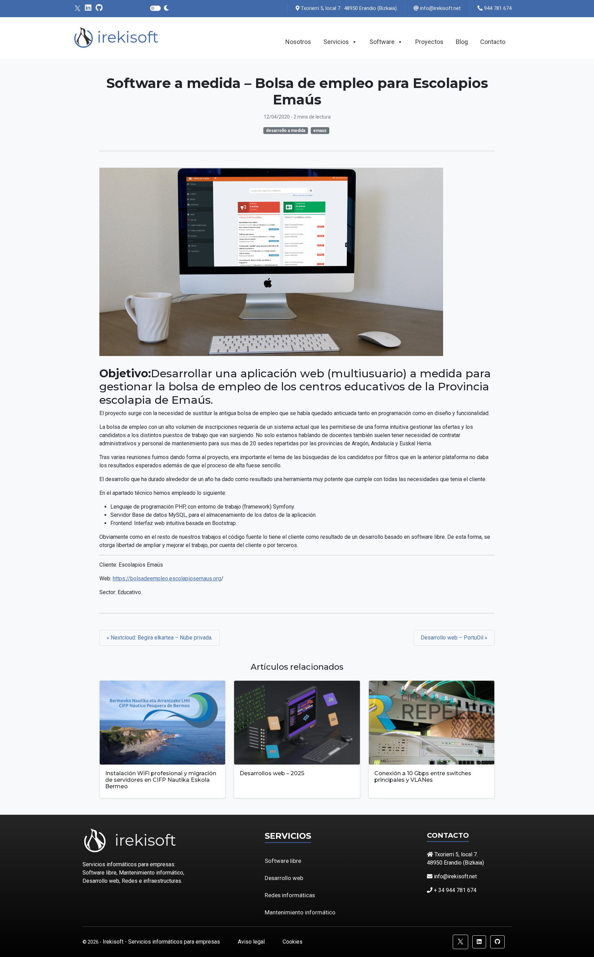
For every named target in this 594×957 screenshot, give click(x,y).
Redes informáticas (290, 895)
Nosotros (298, 41)
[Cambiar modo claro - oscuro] (166, 8)
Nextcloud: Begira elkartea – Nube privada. (161, 637)
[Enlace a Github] (99, 8)
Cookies (292, 941)
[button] (460, 942)
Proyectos (429, 41)
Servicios (336, 41)
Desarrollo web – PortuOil (453, 637)
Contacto (492, 41)
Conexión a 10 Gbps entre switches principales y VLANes (422, 776)
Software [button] (382, 41)
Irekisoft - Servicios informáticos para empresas (162, 941)
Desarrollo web (284, 878)
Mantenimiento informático (300, 912)
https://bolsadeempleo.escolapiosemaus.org (167, 578)
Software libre (283, 860)
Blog (462, 41)
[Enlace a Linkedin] (88, 8)
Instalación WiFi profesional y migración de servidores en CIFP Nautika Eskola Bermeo (160, 780)
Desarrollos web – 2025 (272, 773)
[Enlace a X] (77, 8)
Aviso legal (252, 941)
